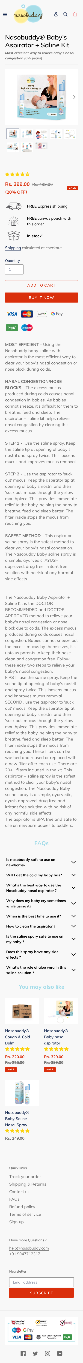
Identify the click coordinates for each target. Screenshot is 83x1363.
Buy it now (41, 297)
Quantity (12, 260)
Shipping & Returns (27, 1184)
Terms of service (25, 1214)
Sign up (16, 1221)
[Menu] (5, 14)
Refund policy (22, 1206)
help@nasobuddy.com (29, 1248)
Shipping (13, 247)
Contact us (19, 1191)
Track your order (25, 1176)
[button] (18, 174)
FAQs (14, 1199)
